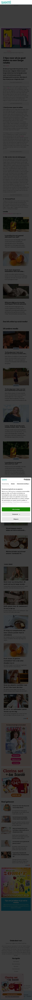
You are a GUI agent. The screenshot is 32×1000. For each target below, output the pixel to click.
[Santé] (6, 2)
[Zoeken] (29, 2)
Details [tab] (13, 483)
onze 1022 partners (10, 491)
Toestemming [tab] (5, 483)
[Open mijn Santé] (26, 2)
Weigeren (16, 519)
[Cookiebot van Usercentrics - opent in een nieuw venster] (23, 480)
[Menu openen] (22, 2)
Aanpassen (15, 514)
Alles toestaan (16, 509)
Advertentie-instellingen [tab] (23, 483)
